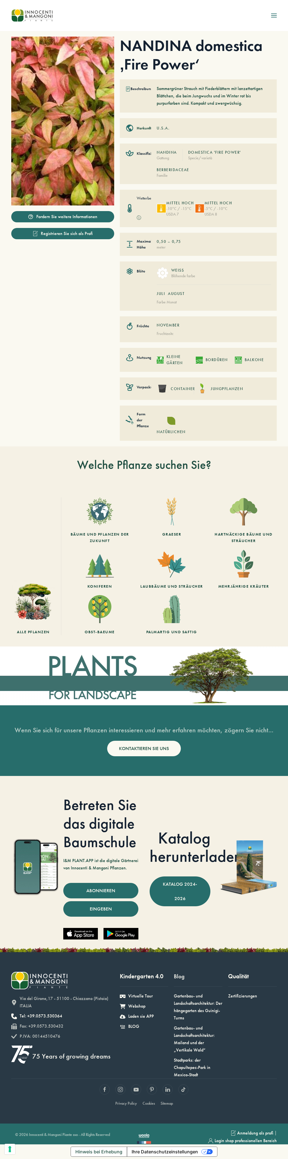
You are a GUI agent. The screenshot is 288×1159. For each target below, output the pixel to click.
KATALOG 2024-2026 (180, 891)
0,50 (161, 241)
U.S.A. (163, 128)
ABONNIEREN (100, 890)
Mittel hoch (180, 202)
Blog (179, 976)
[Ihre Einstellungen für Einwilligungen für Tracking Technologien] (9, 1149)
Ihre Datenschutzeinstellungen (165, 1151)
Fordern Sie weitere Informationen (66, 217)
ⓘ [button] (139, 218)
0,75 (176, 241)
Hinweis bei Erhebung (98, 1151)
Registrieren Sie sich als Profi (67, 233)
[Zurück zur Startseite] (32, 15)
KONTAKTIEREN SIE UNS (144, 748)
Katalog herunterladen (196, 847)
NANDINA (167, 152)
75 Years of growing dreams (71, 1056)
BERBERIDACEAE (173, 169)
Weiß (177, 270)
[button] (274, 15)
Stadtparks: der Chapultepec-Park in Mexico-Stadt (192, 1067)
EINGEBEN (101, 909)
